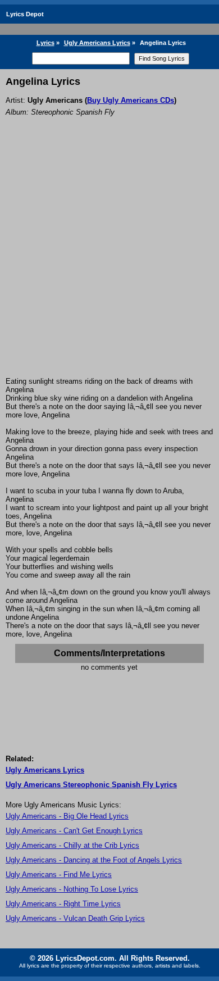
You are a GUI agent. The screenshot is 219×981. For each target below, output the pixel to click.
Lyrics (45, 42)
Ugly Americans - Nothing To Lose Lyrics (72, 889)
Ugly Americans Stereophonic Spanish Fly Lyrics (91, 784)
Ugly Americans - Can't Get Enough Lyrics (74, 830)
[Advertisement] (109, 261)
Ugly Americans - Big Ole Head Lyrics (67, 816)
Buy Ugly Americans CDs (130, 100)
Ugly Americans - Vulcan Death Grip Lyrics (75, 918)
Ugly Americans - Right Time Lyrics (63, 904)
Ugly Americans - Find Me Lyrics (59, 874)
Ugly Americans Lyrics (97, 42)
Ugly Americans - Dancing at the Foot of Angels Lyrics (94, 860)
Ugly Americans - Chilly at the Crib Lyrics (72, 845)
